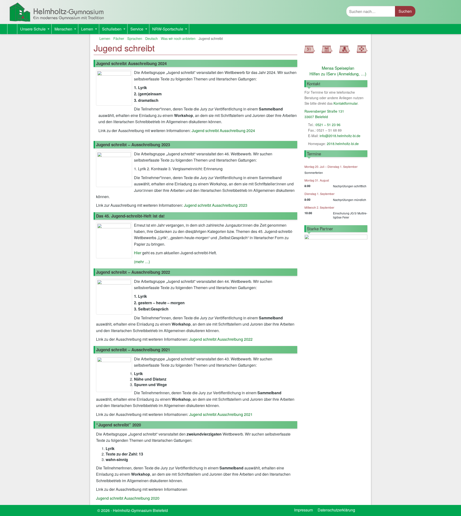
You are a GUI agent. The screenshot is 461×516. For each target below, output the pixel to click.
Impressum (303, 510)
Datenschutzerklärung (336, 510)
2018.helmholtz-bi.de (342, 143)
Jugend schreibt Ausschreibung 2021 (221, 414)
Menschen (66, 30)
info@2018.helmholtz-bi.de (340, 135)
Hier (137, 252)
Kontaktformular (346, 103)
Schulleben (114, 30)
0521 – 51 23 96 (327, 124)
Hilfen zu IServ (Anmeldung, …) (337, 74)
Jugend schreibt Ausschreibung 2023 (215, 205)
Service (139, 30)
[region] (336, 257)
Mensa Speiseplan (338, 68)
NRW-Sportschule (170, 30)
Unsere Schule (35, 30)
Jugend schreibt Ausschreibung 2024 (223, 130)
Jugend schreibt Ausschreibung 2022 (221, 339)
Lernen (90, 30)
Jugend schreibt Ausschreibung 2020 (127, 498)
